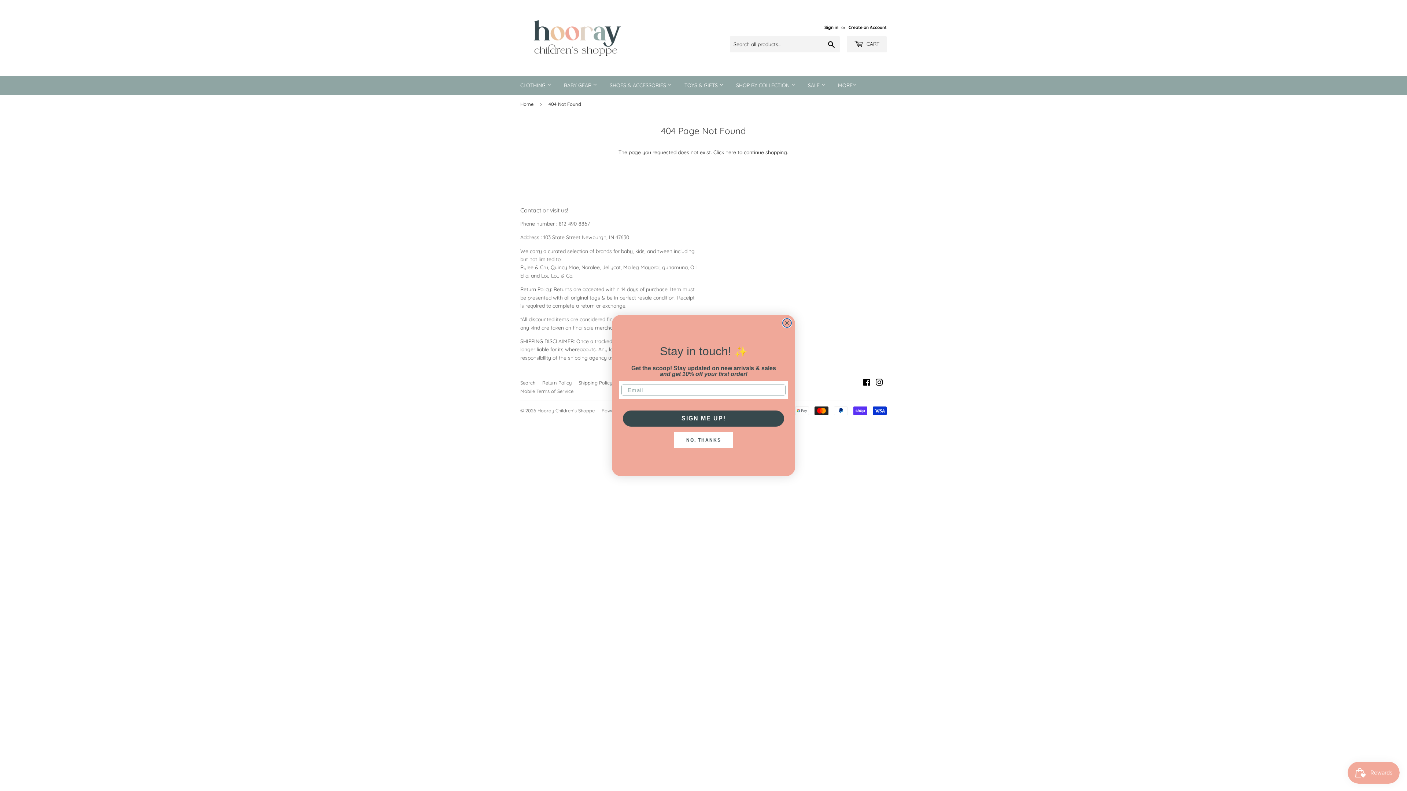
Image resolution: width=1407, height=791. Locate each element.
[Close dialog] (787, 323)
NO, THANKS (703, 440)
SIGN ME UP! (704, 418)
